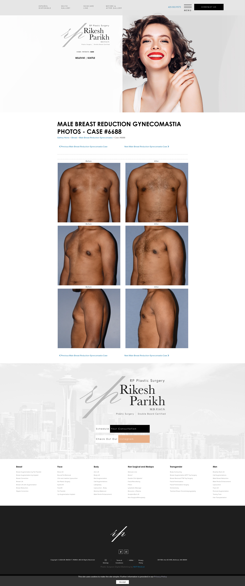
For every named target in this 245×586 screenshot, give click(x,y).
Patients (85, 52)
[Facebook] (121, 552)
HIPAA (131, 560)
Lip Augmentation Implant (66, 494)
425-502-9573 (174, 7)
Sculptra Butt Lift (133, 494)
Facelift (59, 488)
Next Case (146, 146)
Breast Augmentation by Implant (27, 475)
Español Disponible (45, 7)
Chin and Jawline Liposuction (67, 478)
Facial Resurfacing (134, 481)
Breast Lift (19, 481)
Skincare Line (132, 472)
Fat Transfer (61, 491)
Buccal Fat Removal (64, 475)
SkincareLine (89, 7)
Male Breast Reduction (220, 478)
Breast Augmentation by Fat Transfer (28, 472)
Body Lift (97, 475)
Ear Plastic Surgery (63, 481)
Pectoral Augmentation (221, 491)
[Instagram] (126, 552)
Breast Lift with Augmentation (26, 485)
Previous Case (83, 146)
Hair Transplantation (220, 497)
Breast (74, 137)
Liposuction (217, 485)
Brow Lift (60, 472)
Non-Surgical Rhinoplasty (136, 497)
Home (79, 52)
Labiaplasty (97, 485)
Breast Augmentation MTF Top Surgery (183, 475)
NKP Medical (139, 567)
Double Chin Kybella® (135, 478)
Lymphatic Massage (134, 488)
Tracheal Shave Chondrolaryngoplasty (183, 491)
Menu (188, 9)
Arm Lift (96, 472)
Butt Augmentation (100, 478)
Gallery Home (63, 137)
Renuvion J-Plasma (134, 491)
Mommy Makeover (100, 491)
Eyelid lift (60, 485)
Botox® (130, 475)
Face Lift (216, 488)
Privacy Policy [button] (160, 576)
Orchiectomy (174, 488)
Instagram (115, 439)
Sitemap (105, 563)
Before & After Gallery (114, 7)
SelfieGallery (65, 7)
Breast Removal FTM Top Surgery (181, 478)
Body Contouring (176, 472)
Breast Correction (22, 478)
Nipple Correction (22, 491)
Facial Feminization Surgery (179, 485)
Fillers (130, 485)
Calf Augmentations (100, 481)
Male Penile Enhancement (103, 494)
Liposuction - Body (100, 488)
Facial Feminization (176, 481)
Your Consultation (116, 428)
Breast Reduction (22, 488)
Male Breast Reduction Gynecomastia (95, 137)
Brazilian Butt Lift (218, 472)
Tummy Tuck (217, 494)
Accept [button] (122, 582)
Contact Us (208, 7)
